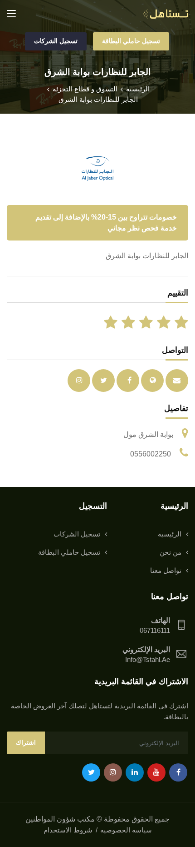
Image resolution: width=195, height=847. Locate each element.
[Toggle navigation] (11, 14)
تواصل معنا (165, 570)
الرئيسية (138, 89)
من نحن (170, 552)
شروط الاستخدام (68, 830)
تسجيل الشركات (56, 41)
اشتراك (26, 742)
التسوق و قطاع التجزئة (85, 89)
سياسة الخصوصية (126, 830)
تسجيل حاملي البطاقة (131, 41)
